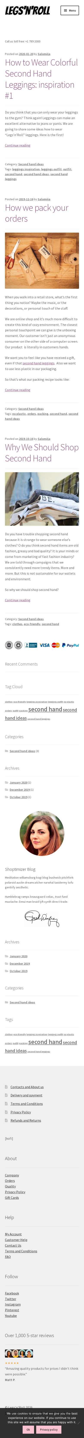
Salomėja (44, 54)
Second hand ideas (31, 164)
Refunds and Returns (26, 1120)
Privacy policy (49, 1429)
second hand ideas (36, 174)
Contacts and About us (27, 1087)
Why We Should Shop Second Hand (42, 452)
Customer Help (16, 1240)
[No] (78, 1423)
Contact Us (13, 1245)
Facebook (12, 1293)
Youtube (11, 1315)
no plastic (19, 414)
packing (42, 414)
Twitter (10, 1299)
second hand (13, 174)
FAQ (8, 1256)
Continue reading (17, 145)
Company (12, 1175)
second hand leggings (38, 363)
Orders (10, 1180)
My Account (13, 1234)
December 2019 (20, 790)
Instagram (13, 1304)
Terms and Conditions (27, 1103)
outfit (67, 169)
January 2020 (18, 782)
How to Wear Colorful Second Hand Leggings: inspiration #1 (41, 79)
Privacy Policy (21, 1112)
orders (31, 414)
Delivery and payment (26, 1095)
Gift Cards (12, 1197)
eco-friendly (32, 624)
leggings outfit (51, 169)
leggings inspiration (26, 169)
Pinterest (12, 1310)
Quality (10, 1186)
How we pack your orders (36, 213)
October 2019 (18, 797)
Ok (28, 1429)
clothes (17, 624)
